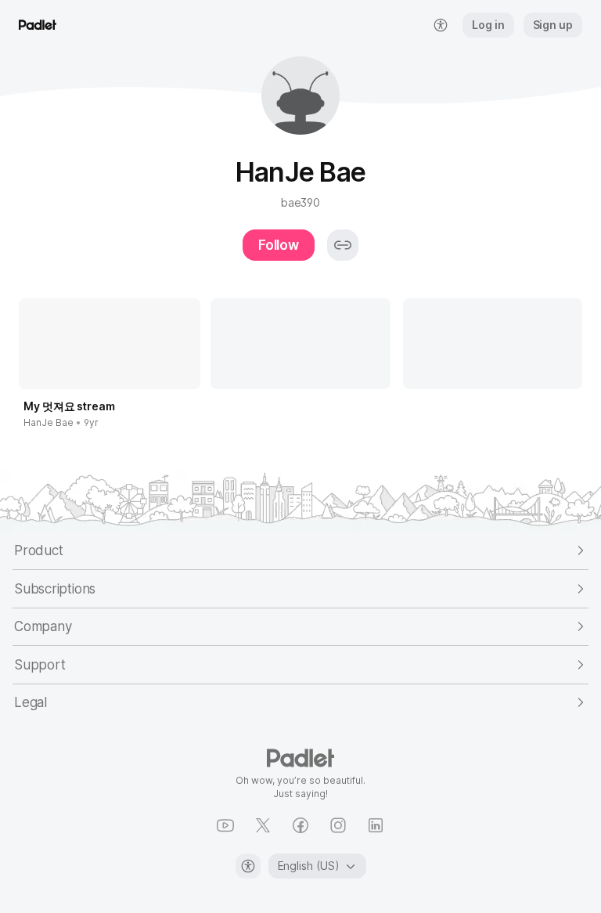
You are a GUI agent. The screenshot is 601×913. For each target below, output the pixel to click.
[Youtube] (225, 825)
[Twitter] (263, 825)
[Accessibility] (248, 866)
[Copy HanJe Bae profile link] (342, 245)
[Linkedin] (375, 825)
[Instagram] (338, 825)
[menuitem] (440, 25)
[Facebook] (300, 825)
